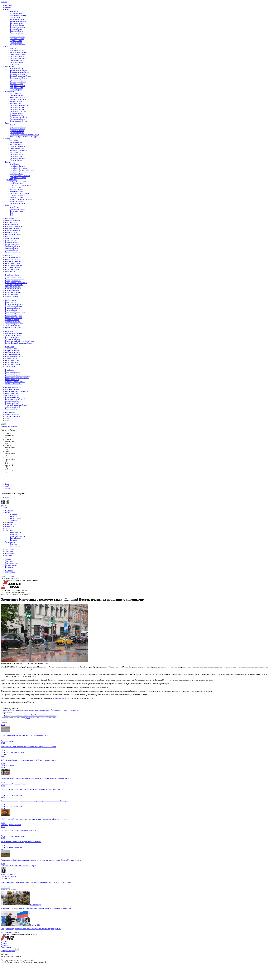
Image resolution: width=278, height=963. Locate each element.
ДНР (11, 215)
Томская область (16, 160)
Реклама (8, 484)
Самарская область (16, 113)
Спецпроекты (10, 542)
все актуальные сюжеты (10, 932)
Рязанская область (16, 35)
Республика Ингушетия (18, 168)
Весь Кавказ (14, 164)
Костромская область (17, 27)
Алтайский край (16, 142)
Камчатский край (16, 187)
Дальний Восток (11, 180)
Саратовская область (17, 115)
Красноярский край (17, 148)
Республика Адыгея (17, 56)
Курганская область (17, 131)
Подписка (13, 544)
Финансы (13, 520)
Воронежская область (18, 21)
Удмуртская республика (18, 117)
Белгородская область (18, 15)
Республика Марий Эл (18, 107)
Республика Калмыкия (18, 58)
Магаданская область (17, 189)
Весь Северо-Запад (17, 68)
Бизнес (7, 513)
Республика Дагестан (17, 166)
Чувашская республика (18, 121)
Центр (7, 9)
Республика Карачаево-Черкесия (22, 172)
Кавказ (7, 162)
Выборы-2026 (35, 925)
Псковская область (16, 84)
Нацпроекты (10, 526)
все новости (5, 888)
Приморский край (16, 191)
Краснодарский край (17, 54)
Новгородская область (18, 82)
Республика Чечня (16, 174)
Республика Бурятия (17, 203)
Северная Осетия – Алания (20, 176)
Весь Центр (14, 11)
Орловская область (17, 33)
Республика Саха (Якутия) (19, 193)
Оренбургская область (18, 99)
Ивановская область (17, 23)
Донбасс (8, 205)
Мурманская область (17, 80)
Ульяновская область (17, 119)
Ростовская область (17, 60)
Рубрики (4, 507)
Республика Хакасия (17, 158)
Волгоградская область (18, 52)
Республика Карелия (17, 86)
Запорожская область (17, 209)
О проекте (4, 941)
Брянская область (16, 17)
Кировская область (17, 95)
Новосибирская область (18, 150)
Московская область (17, 13)
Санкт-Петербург (16, 90)
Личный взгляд (15, 538)
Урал (7, 123)
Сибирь (8, 138)
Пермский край (15, 103)
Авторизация (6, 947)
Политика (9, 511)
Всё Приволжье (15, 93)
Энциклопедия (15, 532)
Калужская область (17, 25)
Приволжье (9, 92)
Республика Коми (16, 88)
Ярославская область (17, 45)
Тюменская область (17, 133)
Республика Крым (16, 62)
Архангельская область (18, 70)
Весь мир (8, 5)
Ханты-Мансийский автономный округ (24, 135)
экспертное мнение (8, 874)
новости (4, 505)
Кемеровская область (17, 146)
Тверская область (16, 41)
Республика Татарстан (18, 111)
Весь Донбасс (15, 207)
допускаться (59, 698)
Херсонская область (17, 211)
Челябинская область (17, 129)
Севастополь (14, 64)
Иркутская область (16, 144)
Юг (6, 47)
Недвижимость (15, 518)
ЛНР (11, 213)
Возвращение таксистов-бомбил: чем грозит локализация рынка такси (30, 716)
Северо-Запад (10, 66)
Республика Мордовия (18, 109)
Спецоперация (35, 905)
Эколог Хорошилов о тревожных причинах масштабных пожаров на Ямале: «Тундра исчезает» (36, 882)
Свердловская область (18, 127)
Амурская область (16, 184)
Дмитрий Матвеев (11, 710)
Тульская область (16, 43)
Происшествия (10, 524)
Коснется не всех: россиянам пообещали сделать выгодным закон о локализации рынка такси (39, 714)
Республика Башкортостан (19, 105)
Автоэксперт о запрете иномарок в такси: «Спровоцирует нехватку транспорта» (49, 710)
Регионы (4, 2)
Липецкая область (16, 31)
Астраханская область (18, 50)
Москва (8, 7)
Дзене (28, 718)
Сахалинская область (17, 195)
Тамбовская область (17, 39)
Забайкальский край (17, 201)
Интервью (13, 540)
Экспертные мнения (17, 536)
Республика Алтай (16, 154)
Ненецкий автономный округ (21, 76)
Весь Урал (13, 125)
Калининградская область (19, 72)
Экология (8, 528)
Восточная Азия (15, 825)
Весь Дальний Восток (18, 182)
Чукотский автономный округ (21, 199)
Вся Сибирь (14, 140)
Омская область (15, 152)
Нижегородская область (18, 97)
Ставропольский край (18, 178)
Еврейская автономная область (21, 185)
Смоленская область (17, 37)
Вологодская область (17, 74)
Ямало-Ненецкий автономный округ (23, 137)
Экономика (14, 514)
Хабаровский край (16, 197)
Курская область (16, 29)
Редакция (4, 945)
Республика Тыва (16, 156)
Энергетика (14, 516)
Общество (9, 522)
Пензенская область (17, 101)
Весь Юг (13, 48)
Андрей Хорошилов (8, 876)
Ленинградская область (18, 78)
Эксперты (9, 530)
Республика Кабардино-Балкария (22, 170)
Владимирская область (18, 19)
